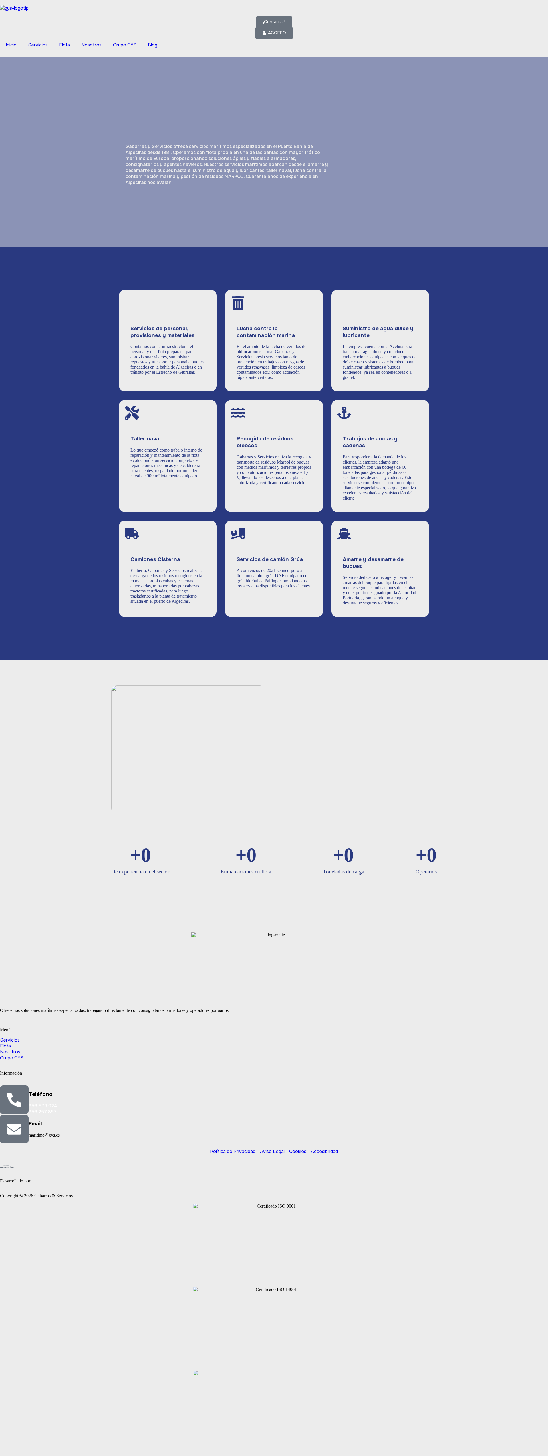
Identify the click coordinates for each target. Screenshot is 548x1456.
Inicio (11, 45)
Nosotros (91, 45)
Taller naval (145, 438)
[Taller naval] (132, 413)
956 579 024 (43, 1106)
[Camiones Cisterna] (132, 533)
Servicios (38, 45)
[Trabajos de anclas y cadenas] (344, 413)
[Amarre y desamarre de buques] (344, 533)
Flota (64, 45)
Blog (152, 45)
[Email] (14, 1129)
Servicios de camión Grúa (270, 559)
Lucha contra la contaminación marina (266, 332)
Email (35, 1123)
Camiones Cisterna (155, 559)
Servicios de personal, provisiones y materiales (162, 332)
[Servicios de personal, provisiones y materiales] (132, 303)
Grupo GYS (124, 45)
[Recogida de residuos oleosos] (238, 413)
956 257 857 (43, 1112)
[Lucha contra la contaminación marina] (238, 303)
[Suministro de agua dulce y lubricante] (344, 303)
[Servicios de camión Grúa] (238, 533)
